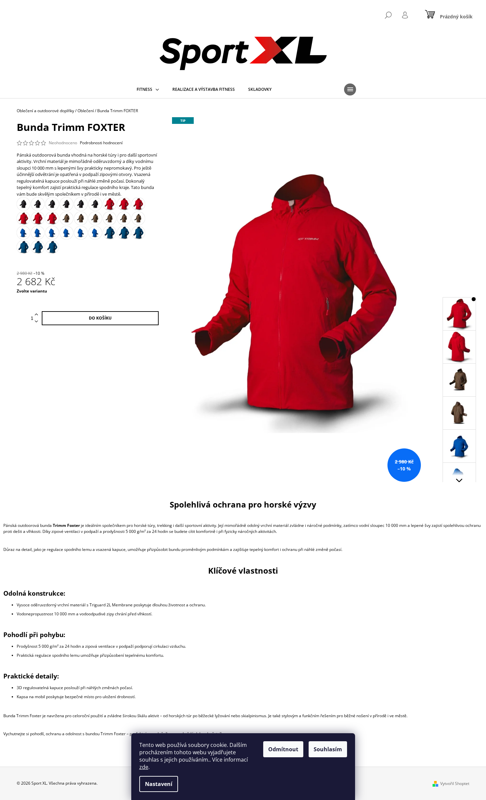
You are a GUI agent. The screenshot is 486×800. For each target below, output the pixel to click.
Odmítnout (283, 749)
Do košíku (100, 318)
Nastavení (158, 784)
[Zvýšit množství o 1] (36, 314)
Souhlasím (328, 749)
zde (143, 767)
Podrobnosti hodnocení (101, 143)
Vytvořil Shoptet (454, 783)
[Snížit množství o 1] (36, 321)
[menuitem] (148, 89)
